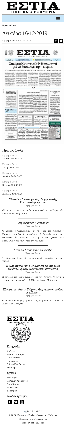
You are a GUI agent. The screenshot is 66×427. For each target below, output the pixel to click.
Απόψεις (11, 351)
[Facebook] (55, 41)
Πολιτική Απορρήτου (17, 381)
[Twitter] (61, 41)
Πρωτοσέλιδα (9, 25)
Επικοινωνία (13, 387)
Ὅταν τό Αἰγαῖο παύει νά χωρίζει (33, 250)
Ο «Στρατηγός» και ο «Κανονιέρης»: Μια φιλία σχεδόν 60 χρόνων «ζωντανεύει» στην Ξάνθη (33, 267)
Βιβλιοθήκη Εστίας (16, 364)
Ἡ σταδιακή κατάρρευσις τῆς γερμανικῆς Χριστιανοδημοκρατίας (33, 201)
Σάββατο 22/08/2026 (12, 194)
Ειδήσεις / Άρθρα (15, 354)
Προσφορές (12, 361)
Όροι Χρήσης (13, 384)
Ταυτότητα (12, 377)
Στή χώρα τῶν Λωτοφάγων (33, 222)
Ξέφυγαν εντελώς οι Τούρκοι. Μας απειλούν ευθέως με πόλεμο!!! (33, 291)
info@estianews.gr (38, 419)
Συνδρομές (12, 367)
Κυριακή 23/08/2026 (12, 185)
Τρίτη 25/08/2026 (10, 167)
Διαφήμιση (12, 390)
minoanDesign (37, 423)
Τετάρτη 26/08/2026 (12, 158)
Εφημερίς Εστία (9, 40)
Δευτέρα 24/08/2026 (12, 176)
